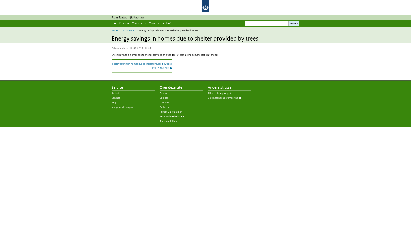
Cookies (164, 97)
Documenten (128, 30)
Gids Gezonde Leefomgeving (229, 97)
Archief (166, 23)
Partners (164, 107)
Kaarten (124, 23)
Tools (152, 23)
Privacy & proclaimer (171, 111)
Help (114, 102)
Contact (116, 97)
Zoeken (294, 23)
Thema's (137, 23)
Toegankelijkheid (169, 121)
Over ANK (165, 102)
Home (115, 23)
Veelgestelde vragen (122, 107)
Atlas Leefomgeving (227, 93)
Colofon (164, 93)
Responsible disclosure (172, 116)
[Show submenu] (145, 23)
